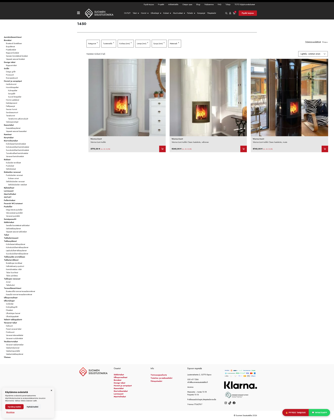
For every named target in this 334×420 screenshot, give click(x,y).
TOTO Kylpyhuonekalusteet (245, 4)
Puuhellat (8, 206)
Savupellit (11, 93)
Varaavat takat (10, 322)
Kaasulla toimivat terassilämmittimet (19, 294)
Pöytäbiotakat (11, 49)
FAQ (219, 4)
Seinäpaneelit (10, 219)
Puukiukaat (10, 165)
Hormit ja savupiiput (13, 81)
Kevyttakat (9, 137)
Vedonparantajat (12, 122)
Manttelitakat (10, 194)
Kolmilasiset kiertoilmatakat (16, 144)
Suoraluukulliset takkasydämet (17, 253)
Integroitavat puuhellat (14, 209)
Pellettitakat (9, 200)
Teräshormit (10, 115)
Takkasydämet (10, 241)
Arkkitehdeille (173, 4)
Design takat (9, 62)
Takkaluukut (10, 285)
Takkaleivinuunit (11, 238)
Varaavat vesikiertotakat (14, 344)
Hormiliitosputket (12, 87)
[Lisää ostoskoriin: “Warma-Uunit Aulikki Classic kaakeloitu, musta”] (325, 149)
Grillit (6, 68)
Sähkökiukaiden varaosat (15, 181)
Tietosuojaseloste (159, 375)
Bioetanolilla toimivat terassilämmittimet (20, 291)
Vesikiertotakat (11, 341)
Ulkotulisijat (155, 13)
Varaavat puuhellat (13, 216)
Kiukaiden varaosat (12, 172)
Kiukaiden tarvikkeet (13, 162)
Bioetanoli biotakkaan (14, 43)
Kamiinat (8, 134)
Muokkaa (10, 412)
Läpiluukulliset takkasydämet (16, 250)
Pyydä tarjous (149, 4)
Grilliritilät (9, 304)
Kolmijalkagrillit (11, 307)
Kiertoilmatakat (11, 140)
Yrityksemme (209, 4)
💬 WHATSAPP (319, 412)
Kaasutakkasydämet (13, 128)
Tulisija (227, 4)
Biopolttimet (10, 46)
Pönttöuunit (10, 332)
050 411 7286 (193, 379)
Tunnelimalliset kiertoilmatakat (17, 153)
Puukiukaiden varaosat (14, 175)
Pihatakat (9, 310)
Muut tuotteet (178, 13)
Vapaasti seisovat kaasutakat (16, 131)
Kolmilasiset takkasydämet (15, 244)
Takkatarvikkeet (11, 260)
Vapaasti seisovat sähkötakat (16, 231)
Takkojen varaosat (12, 278)
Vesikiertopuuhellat (13, 351)
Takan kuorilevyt (12, 272)
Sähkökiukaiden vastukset (17, 184)
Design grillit (10, 71)
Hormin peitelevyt (12, 100)
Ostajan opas (187, 4)
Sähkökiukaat (11, 169)
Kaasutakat (9, 125)
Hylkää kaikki (32, 407)
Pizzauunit (10, 74)
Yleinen (7, 357)
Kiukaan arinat (13, 178)
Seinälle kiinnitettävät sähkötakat (17, 225)
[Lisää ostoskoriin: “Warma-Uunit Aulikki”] (162, 149)
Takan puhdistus (12, 275)
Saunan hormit (11, 109)
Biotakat (7, 40)
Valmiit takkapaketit (13, 319)
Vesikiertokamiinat (12, 348)
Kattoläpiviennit (11, 103)
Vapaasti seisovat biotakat (15, 59)
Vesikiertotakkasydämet (14, 354)
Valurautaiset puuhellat (14, 213)
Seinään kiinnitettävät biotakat (17, 56)
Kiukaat (166, 13)
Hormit (143, 13)
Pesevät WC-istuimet (13, 203)
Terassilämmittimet (12, 288)
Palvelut (190, 13)
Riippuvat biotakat (12, 53)
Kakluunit (9, 326)
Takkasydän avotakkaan (14, 257)
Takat (135, 13)
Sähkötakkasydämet (13, 228)
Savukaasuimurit (12, 112)
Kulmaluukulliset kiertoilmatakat (17, 147)
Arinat (8, 282)
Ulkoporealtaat (10, 297)
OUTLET (127, 13)
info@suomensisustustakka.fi (197, 382)
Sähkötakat (9, 222)
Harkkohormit (11, 84)
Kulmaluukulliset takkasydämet (17, 247)
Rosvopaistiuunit (12, 78)
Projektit (161, 4)
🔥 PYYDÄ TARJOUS (295, 412)
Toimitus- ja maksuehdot (161, 378)
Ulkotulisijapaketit (12, 316)
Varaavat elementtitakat (14, 335)
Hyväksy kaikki (14, 407)
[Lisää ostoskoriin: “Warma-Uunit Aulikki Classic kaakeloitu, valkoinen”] (243, 149)
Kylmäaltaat (9, 187)
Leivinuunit (9, 191)
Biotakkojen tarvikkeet (14, 263)
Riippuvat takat (11, 65)
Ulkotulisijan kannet (13, 313)
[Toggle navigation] (79, 13)
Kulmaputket (12, 90)
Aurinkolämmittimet (13, 37)
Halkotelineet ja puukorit (15, 266)
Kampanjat (201, 13)
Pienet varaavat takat (13, 329)
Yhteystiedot (211, 13)
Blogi (198, 4)
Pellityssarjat (10, 106)
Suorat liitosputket (14, 96)
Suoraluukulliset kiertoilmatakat (17, 150)
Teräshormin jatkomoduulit (18, 118)
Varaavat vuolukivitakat (14, 338)
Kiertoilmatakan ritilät (14, 269)
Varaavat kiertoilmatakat (15, 156)
